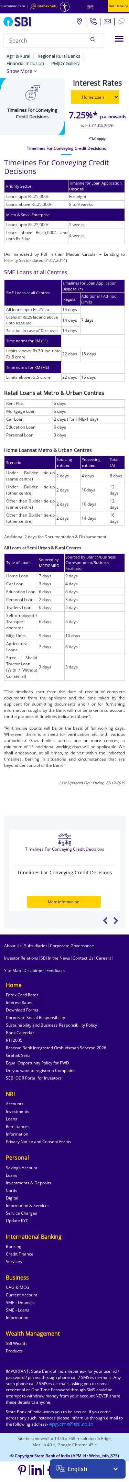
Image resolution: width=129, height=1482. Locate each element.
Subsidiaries (35, 946)
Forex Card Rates (22, 995)
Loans (11, 1119)
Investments (17, 1111)
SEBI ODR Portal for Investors (34, 1078)
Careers (103, 958)
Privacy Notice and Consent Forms (38, 1141)
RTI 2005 (14, 1040)
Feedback (55, 970)
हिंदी (90, 7)
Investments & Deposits (28, 1183)
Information (17, 1134)
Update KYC (17, 1221)
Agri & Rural (18, 56)
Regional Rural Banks (58, 56)
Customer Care (13, 5)
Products (14, 1351)
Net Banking (118, 5)
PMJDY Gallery (65, 63)
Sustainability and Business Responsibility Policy (51, 1025)
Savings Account (21, 1168)
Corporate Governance (72, 946)
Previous (105, 920)
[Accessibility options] (64, 6)
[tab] (66, 148)
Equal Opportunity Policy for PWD (37, 1063)
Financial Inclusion (25, 63)
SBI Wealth (16, 1343)
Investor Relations (21, 958)
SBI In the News (55, 958)
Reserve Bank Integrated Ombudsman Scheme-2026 (56, 1048)
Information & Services (28, 1205)
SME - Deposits (20, 1302)
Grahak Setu (18, 1055)
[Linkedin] (37, 1470)
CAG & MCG (17, 1287)
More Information (63, 901)
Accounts (14, 1104)
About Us (13, 946)
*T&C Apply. (97, 138)
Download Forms (22, 1010)
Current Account (21, 1295)
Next (115, 920)
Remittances (18, 1126)
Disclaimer (33, 970)
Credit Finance (19, 1254)
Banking (13, 1246)
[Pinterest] (22, 1470)
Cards (11, 1190)
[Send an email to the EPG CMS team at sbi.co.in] (71, 1424)
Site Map (12, 970)
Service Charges (21, 1213)
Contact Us (83, 958)
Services (14, 1261)
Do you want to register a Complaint (40, 1070)
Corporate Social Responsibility (35, 1017)
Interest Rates (19, 1002)
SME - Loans (17, 1310)
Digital (12, 1198)
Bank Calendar (20, 1033)
